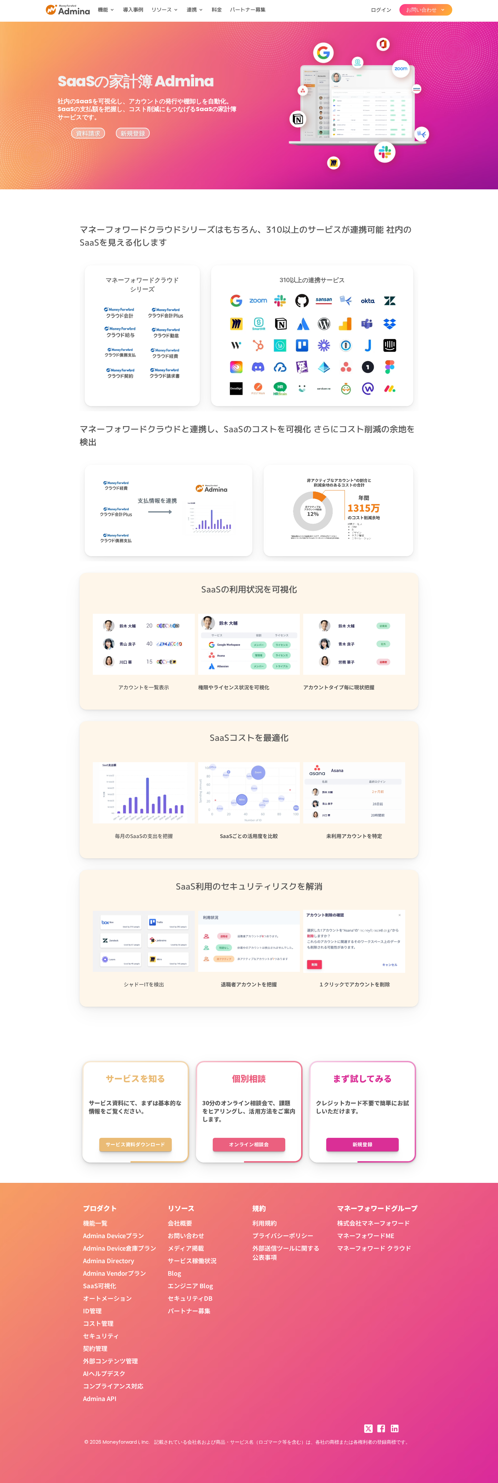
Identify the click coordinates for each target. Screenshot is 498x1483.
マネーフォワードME (365, 1235)
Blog (174, 1273)
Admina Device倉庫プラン (119, 1248)
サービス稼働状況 (192, 1260)
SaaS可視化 (99, 1285)
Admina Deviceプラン (113, 1235)
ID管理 (92, 1310)
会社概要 (180, 1222)
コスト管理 (98, 1323)
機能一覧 (95, 1222)
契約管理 (95, 1348)
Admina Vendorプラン (114, 1273)
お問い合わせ (186, 1235)
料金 (217, 9)
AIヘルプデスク (104, 1373)
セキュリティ (101, 1335)
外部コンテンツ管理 (110, 1360)
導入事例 (133, 9)
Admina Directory (108, 1260)
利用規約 (264, 1222)
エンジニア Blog (190, 1285)
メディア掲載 (186, 1248)
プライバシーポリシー (282, 1235)
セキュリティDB (190, 1298)
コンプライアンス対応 (113, 1385)
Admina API (100, 1398)
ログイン (381, 9)
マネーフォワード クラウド (374, 1248)
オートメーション (107, 1298)
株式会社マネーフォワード (373, 1222)
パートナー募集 (248, 9)
